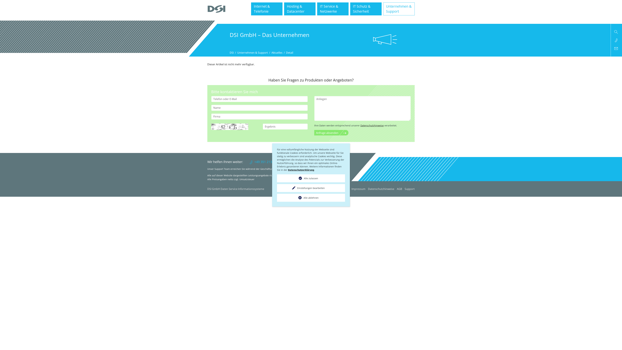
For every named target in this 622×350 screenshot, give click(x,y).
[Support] (616, 40)
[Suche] (616, 32)
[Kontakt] (616, 48)
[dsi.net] (216, 9)
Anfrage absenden (327, 133)
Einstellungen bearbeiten (311, 188)
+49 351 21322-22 (267, 162)
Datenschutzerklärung (301, 169)
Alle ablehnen (311, 197)
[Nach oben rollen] (615, 343)
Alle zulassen (311, 178)
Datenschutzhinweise (372, 125)
